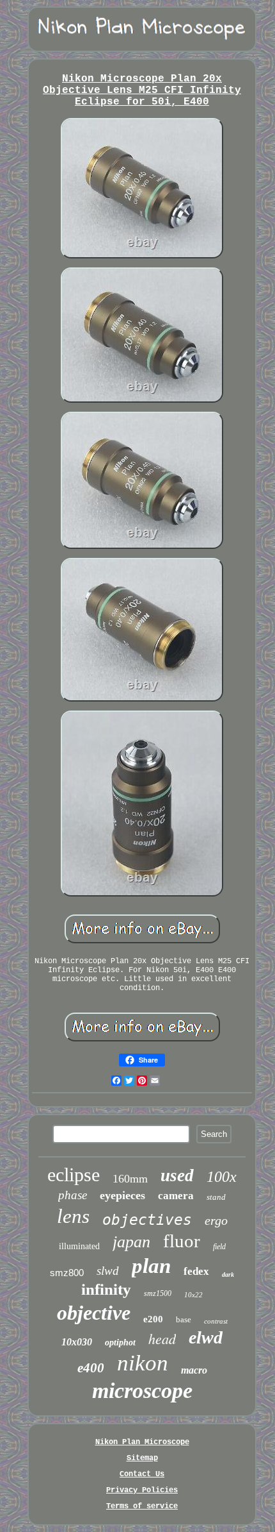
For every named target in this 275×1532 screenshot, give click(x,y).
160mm (130, 1178)
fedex (196, 1271)
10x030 (76, 1341)
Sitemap (142, 1458)
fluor (181, 1241)
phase (72, 1195)
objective (93, 1312)
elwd (206, 1337)
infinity (106, 1289)
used (177, 1175)
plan (151, 1265)
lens (73, 1216)
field (219, 1246)
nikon (142, 1363)
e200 (153, 1319)
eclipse (73, 1174)
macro (194, 1370)
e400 (90, 1368)
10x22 (193, 1295)
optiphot (120, 1342)
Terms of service (142, 1506)
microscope (142, 1390)
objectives (147, 1219)
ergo (216, 1220)
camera (176, 1196)
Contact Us (142, 1474)
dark (228, 1274)
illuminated (79, 1246)
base (183, 1319)
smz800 (67, 1272)
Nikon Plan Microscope (142, 1442)
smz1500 (157, 1293)
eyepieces (122, 1195)
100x (222, 1176)
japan (131, 1242)
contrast (216, 1321)
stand (216, 1197)
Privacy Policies (142, 1490)
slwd (108, 1270)
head (162, 1338)
